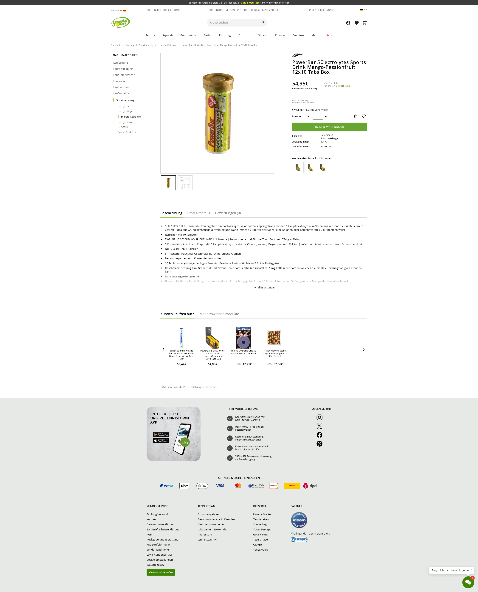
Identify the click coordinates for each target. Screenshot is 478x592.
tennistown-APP (207, 539)
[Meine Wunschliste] (356, 23)
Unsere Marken (262, 514)
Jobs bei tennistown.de (212, 529)
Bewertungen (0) (228, 213)
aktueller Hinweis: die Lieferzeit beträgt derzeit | (239, 2)
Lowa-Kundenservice (160, 554)
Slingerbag (260, 524)
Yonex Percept (262, 529)
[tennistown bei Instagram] (320, 419)
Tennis (150, 35)
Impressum (205, 534)
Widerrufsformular (158, 544)
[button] (348, 23)
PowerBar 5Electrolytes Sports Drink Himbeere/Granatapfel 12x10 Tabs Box (212, 354)
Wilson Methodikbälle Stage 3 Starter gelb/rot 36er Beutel (274, 353)
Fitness (280, 35)
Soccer (263, 35)
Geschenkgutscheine (211, 524)
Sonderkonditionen (158, 549)
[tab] (171, 213)
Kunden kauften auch (177, 314)
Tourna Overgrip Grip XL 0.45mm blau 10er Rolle (243, 352)
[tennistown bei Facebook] (320, 437)
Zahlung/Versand (157, 514)
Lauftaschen (121, 87)
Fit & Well (123, 127)
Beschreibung (171, 213)
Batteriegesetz (155, 564)
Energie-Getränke (131, 116)
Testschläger (261, 539)
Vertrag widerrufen (161, 572)
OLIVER (257, 544)
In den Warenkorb (329, 127)
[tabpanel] (263, 349)
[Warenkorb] (364, 23)
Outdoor (244, 35)
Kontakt (151, 519)
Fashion (298, 35)
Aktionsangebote (208, 514)
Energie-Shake (125, 122)
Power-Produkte (127, 132)
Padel (208, 35)
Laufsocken (120, 81)
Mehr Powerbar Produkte (219, 314)
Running (225, 35)
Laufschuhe (121, 62)
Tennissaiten (261, 519)
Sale (329, 35)
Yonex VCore (261, 549)
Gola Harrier (261, 534)
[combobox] (120, 10)
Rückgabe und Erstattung (162, 539)
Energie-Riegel (125, 111)
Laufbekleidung (123, 69)
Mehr (315, 35)
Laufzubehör (121, 93)
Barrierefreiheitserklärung (163, 529)
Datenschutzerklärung (160, 524)
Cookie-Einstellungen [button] (160, 559)
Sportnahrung (125, 100)
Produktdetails (198, 213)
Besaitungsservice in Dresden (216, 519)
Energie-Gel (124, 106)
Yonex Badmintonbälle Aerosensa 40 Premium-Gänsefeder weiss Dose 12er (181, 354)
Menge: (297, 116)
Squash (167, 35)
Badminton (188, 35)
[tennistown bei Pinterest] (320, 445)
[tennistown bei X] (320, 428)
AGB (149, 534)
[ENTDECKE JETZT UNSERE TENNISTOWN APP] (174, 460)
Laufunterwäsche (124, 75)
